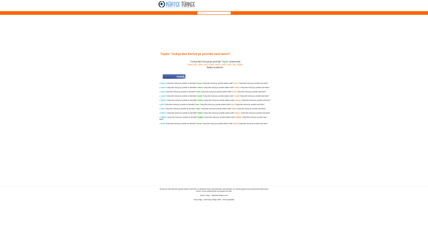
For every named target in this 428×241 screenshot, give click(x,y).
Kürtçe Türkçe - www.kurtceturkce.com (214, 195)
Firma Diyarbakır (228, 199)
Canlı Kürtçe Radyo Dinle (212, 199)
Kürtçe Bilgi (198, 199)
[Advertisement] (215, 33)
